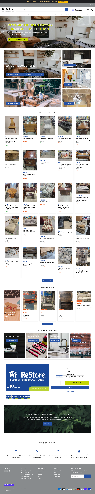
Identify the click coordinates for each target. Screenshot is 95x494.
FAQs (39, 476)
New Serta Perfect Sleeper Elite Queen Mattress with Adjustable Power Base (82, 199)
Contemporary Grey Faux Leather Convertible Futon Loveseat (29, 232)
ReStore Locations (41, 470)
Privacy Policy (57, 472)
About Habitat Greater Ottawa (27, 470)
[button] (87, 10)
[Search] (66, 9)
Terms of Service (58, 470)
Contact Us (40, 478)
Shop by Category (7, 14)
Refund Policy (57, 474)
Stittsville (24, 139)
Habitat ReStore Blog (25, 476)
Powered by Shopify (7, 490)
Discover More (47, 280)
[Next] (90, 305)
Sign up (87, 476)
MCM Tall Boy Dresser (28, 138)
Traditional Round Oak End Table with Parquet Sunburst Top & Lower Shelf (11, 207)
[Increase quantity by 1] (62, 383)
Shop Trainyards (43, 14)
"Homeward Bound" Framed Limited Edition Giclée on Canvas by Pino (64, 166)
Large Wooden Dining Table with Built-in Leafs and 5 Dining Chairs (83, 140)
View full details (70, 391)
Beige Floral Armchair (45, 201)
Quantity (53, 379)
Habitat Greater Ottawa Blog (27, 474)
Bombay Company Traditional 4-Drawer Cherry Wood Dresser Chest (65, 207)
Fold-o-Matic (43, 314)
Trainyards (7, 167)
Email (81, 10)
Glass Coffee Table (44, 162)
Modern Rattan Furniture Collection (83, 14)
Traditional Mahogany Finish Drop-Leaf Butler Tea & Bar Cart (29, 207)
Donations (40, 472)
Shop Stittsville (32, 14)
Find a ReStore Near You (26, 478)
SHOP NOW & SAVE (63, 1)
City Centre (78, 241)
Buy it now (70, 387)
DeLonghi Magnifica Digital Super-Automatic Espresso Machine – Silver (82, 271)
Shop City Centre (54, 14)
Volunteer (40, 474)
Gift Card (70, 369)
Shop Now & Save (15, 37)
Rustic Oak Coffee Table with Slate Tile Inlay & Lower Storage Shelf (82, 166)
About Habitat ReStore (25, 472)
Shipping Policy (57, 476)
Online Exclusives (66, 14)
